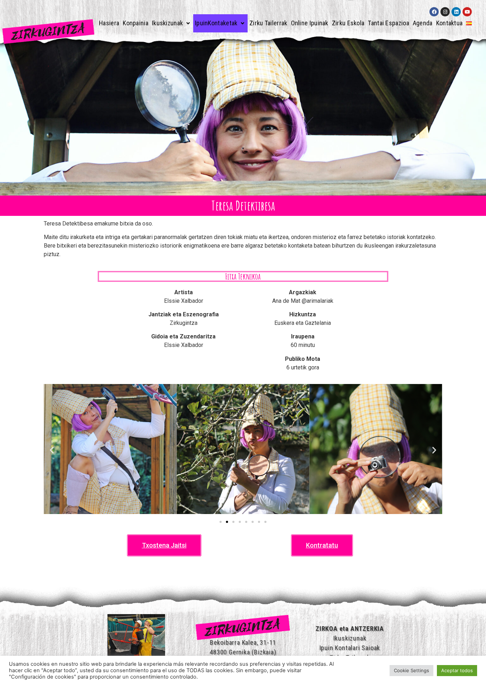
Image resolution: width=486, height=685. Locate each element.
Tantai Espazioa (388, 23)
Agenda (423, 23)
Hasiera (109, 23)
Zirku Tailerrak (268, 23)
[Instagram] (445, 11)
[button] (51, 450)
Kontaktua (449, 23)
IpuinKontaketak (216, 23)
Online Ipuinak (309, 23)
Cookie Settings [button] (411, 670)
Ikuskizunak (167, 23)
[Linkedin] (456, 11)
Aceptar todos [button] (457, 670)
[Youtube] (467, 11)
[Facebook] (434, 11)
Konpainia (135, 23)
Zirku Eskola (348, 23)
